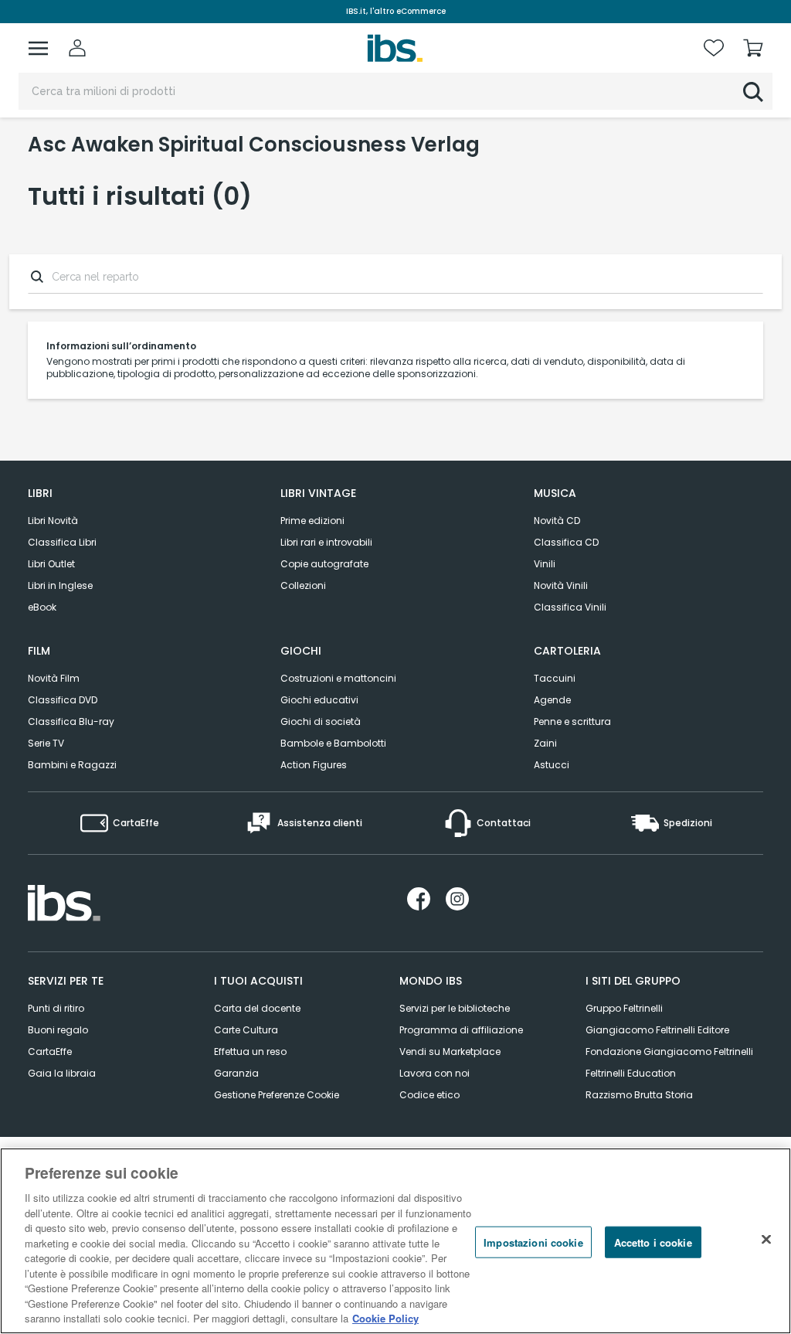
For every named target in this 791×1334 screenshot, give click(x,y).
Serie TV (46, 743)
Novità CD (557, 520)
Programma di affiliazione (461, 1029)
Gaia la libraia (62, 1073)
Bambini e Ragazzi (72, 764)
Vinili (544, 563)
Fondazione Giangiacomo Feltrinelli (669, 1051)
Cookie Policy (385, 1318)
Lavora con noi (434, 1073)
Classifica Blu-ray (71, 721)
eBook (42, 607)
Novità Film (54, 678)
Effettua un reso (250, 1051)
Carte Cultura (246, 1029)
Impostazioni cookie (533, 1241)
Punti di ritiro (56, 1008)
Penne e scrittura (572, 721)
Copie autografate (324, 563)
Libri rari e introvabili (326, 542)
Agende (552, 699)
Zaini (545, 743)
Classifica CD (566, 542)
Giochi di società (320, 721)
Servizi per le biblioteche (454, 1008)
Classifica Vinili (570, 607)
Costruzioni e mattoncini (338, 678)
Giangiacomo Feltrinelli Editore (657, 1029)
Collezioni (303, 585)
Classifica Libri (62, 542)
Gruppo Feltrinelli (624, 1008)
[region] (395, 1241)
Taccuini (554, 678)
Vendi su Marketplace (450, 1051)
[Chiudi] (766, 1239)
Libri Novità (53, 520)
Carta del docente (257, 1008)
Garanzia (236, 1073)
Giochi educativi (319, 699)
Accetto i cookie (653, 1241)
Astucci (551, 764)
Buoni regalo (58, 1029)
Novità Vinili (561, 585)
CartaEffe (50, 1051)
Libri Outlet (51, 563)
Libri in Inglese (60, 585)
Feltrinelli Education (631, 1073)
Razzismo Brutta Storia (639, 1094)
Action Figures (313, 764)
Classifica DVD (62, 699)
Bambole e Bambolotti (333, 743)
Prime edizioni (312, 520)
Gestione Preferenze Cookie (276, 1094)
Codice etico (429, 1094)
